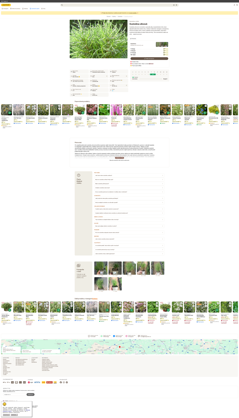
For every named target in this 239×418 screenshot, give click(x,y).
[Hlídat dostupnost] (23, 108)
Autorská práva (45, 370)
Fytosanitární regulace (47, 367)
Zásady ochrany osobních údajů (49, 364)
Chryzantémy (6, 360)
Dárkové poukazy (7, 363)
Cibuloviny (5, 362)
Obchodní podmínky (47, 363)
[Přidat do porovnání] (10, 106)
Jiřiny (4, 364)
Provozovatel (45, 369)
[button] (142, 63)
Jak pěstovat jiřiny (19, 360)
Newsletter (34, 362)
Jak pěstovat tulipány (20, 362)
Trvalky (5, 374)
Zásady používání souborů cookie (50, 366)
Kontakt (33, 359)
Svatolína (120, 16)
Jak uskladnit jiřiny (19, 363)
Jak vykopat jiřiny (19, 364)
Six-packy (5, 373)
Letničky (5, 366)
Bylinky (114, 16)
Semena (5, 370)
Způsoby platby (45, 359)
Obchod (108, 16)
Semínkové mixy (7, 371)
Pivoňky (5, 369)
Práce (32, 360)
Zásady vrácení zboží (47, 362)
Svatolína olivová (128, 16)
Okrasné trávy (6, 367)
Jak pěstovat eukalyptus (21, 359)
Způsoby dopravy (46, 360)
